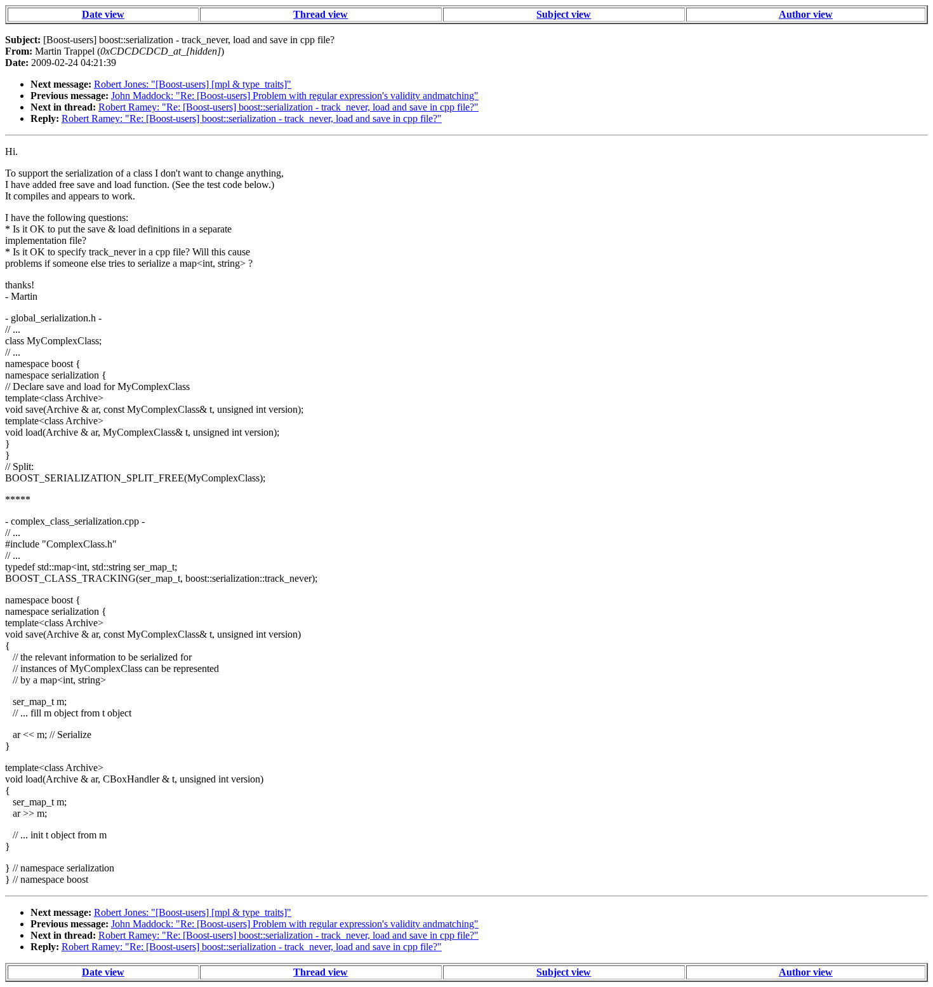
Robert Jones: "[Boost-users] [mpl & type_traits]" (192, 84)
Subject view (563, 14)
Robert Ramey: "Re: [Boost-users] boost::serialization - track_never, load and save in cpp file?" (288, 107)
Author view (806, 14)
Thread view (320, 14)
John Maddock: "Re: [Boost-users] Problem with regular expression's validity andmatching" (295, 95)
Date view (103, 14)
